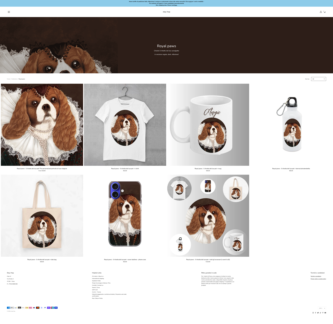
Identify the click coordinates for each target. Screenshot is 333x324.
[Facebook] (315, 312)
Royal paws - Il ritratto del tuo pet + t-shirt (125, 169)
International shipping (98, 278)
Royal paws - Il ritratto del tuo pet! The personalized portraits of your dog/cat (42, 169)
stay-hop (166, 12)
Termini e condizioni (316, 276)
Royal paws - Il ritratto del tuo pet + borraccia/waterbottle (291, 169)
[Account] (320, 11)
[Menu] (9, 12)
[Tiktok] (320, 312)
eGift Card (95, 290)
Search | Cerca (96, 287)
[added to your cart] (324, 11)
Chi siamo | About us (97, 276)
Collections (14, 79)
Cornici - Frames (96, 292)
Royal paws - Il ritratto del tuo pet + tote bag (41, 260)
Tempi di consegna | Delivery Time (101, 283)
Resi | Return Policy (97, 298)
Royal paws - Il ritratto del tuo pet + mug (208, 169)
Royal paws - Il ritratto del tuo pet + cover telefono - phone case (125, 260)
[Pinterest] (323, 312)
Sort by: (307, 79)
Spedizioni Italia (96, 281)
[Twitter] (318, 312)
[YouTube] (325, 312)
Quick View (42, 124)
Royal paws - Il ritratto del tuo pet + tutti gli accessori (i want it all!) (208, 260)
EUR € (320, 308)
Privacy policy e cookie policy (318, 279)
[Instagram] (313, 312)
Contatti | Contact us (97, 285)
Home (8, 79)
